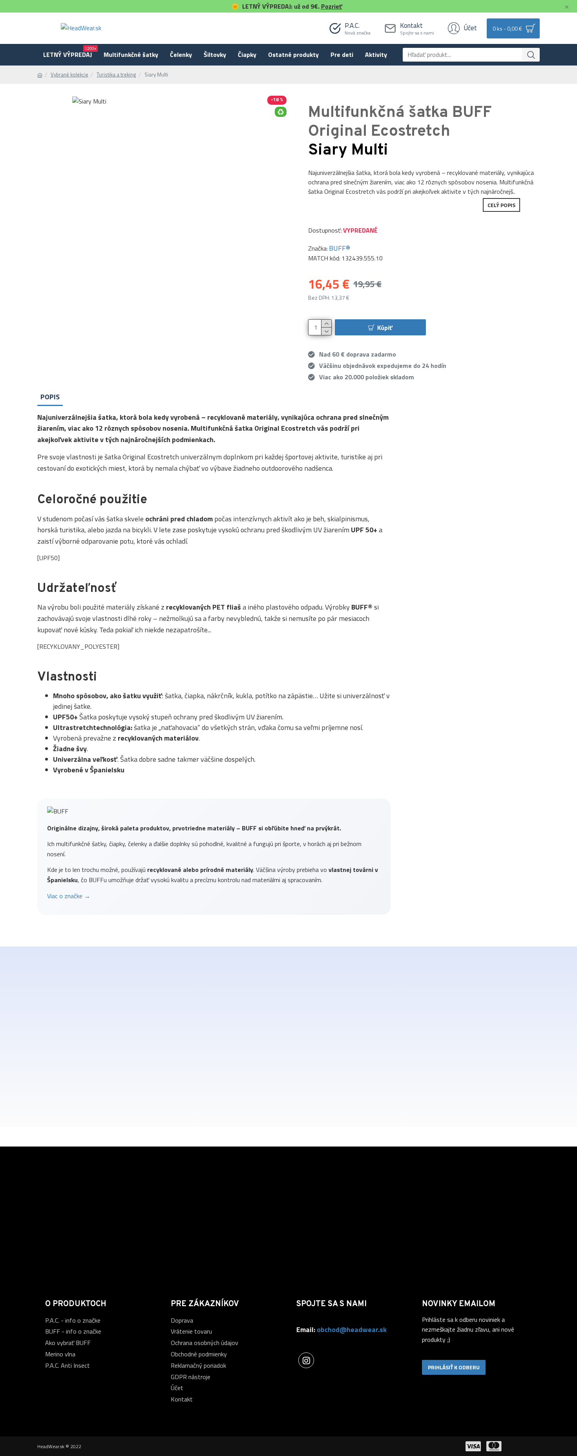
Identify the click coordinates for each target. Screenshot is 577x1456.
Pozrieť (331, 6)
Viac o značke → (68, 896)
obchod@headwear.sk (352, 1329)
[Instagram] (306, 1360)
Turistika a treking (116, 74)
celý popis (501, 205)
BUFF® (339, 248)
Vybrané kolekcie (69, 74)
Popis (50, 396)
